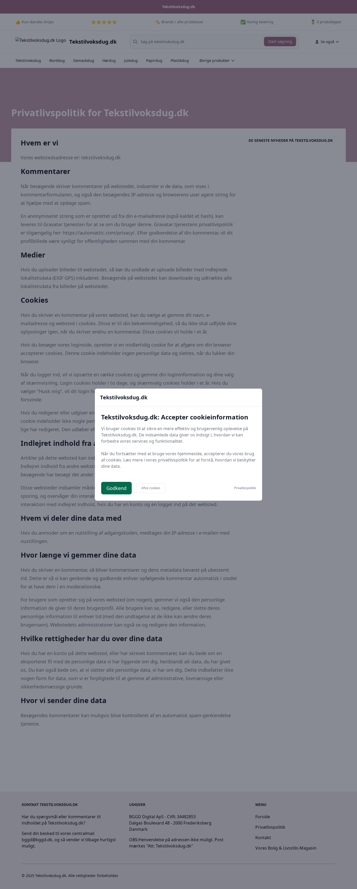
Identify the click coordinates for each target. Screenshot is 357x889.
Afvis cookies (150, 488)
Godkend (116, 488)
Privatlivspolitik (245, 488)
